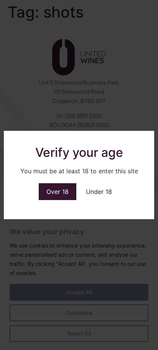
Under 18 (99, 191)
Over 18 (57, 191)
